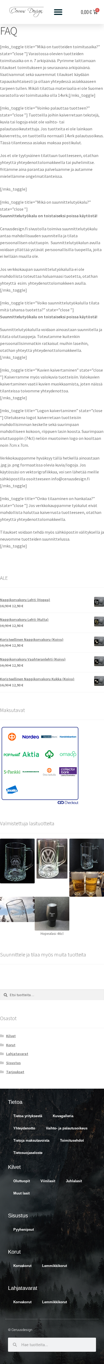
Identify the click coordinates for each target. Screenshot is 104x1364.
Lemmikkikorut (54, 1266)
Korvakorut (22, 1266)
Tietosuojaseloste (27, 1153)
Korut (10, 1045)
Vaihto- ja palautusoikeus (66, 1128)
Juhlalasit (74, 1181)
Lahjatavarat (17, 1053)
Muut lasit (21, 1193)
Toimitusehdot (72, 1140)
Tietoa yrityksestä (27, 1116)
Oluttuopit (21, 1181)
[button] (58, 12)
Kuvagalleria (63, 1116)
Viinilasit (48, 1181)
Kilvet (11, 1035)
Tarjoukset (15, 1071)
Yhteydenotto (24, 1128)
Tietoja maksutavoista (31, 1140)
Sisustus (13, 1062)
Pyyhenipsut (23, 1230)
